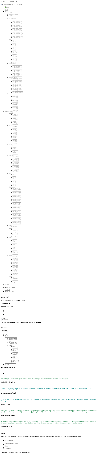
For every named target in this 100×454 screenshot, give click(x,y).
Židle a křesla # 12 (16, 203)
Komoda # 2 (15, 147)
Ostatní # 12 (15, 110)
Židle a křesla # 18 (16, 211)
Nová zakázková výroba (11, 17)
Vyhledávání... (4, 287)
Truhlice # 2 (15, 230)
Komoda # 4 (15, 150)
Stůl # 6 (14, 47)
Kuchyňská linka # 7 (17, 73)
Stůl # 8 (14, 49)
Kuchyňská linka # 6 (17, 71)
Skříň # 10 (14, 139)
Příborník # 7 (15, 165)
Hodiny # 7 (15, 265)
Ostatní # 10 (15, 107)
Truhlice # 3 (15, 232)
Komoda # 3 (15, 148)
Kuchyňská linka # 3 (17, 67)
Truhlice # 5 (15, 234)
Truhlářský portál (9, 291)
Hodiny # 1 (15, 256)
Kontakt (7, 284)
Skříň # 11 (14, 140)
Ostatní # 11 (15, 108)
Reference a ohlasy (13, 14)
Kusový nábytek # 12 (17, 36)
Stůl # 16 (14, 60)
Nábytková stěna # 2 (17, 80)
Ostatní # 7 (15, 103)
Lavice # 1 (14, 226)
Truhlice (10, 228)
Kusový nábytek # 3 (17, 23)
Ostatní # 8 (15, 104)
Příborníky (11, 155)
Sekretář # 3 (15, 117)
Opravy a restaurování (11, 111)
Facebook (11, 15)
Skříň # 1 (14, 126)
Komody (10, 144)
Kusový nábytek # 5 (17, 26)
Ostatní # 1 (15, 95)
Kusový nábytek (12, 19)
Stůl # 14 (14, 58)
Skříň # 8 (14, 136)
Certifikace (11, 12)
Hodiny (10, 255)
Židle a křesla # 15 (16, 207)
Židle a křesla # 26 (16, 222)
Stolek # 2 (14, 240)
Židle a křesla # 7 (16, 196)
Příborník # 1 (15, 156)
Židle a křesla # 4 (16, 192)
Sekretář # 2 (15, 115)
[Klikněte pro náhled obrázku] (4, 319)
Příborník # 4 (15, 160)
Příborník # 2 (15, 158)
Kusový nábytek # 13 (17, 37)
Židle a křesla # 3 (16, 191)
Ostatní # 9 (15, 106)
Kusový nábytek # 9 (17, 32)
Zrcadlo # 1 (15, 278)
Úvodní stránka (9, 440)
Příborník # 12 (15, 171)
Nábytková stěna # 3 (17, 81)
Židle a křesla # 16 (16, 208)
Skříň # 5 (14, 132)
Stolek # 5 (14, 244)
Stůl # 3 (14, 43)
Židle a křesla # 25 (16, 221)
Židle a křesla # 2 (16, 189)
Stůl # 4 (14, 44)
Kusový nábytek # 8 (17, 30)
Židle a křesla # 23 (16, 218)
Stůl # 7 (14, 48)
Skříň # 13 (14, 143)
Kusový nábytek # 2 (17, 22)
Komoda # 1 (15, 145)
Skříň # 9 (14, 137)
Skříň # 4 (14, 130)
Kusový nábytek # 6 (17, 28)
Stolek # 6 (14, 245)
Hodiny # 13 (15, 273)
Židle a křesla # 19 (16, 213)
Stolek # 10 (15, 251)
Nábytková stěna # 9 (17, 89)
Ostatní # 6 (15, 101)
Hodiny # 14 (15, 274)
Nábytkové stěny (13, 77)
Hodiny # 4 (15, 260)
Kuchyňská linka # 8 (17, 74)
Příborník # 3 (15, 159)
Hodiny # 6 (15, 263)
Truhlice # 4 (15, 233)
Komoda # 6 (15, 152)
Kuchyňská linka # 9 (17, 75)
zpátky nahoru (4, 327)
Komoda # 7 (15, 154)
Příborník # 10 (15, 169)
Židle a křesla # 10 (16, 200)
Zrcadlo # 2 (15, 280)
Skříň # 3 (14, 129)
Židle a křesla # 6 (16, 195)
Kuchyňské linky (12, 63)
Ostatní (10, 93)
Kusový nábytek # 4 (17, 25)
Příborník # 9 (15, 167)
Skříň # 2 (14, 128)
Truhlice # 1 (15, 229)
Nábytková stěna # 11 (17, 92)
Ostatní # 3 (15, 97)
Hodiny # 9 (15, 267)
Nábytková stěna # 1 (17, 78)
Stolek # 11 (15, 252)
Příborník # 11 (15, 170)
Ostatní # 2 (15, 96)
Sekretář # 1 (15, 114)
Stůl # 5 (14, 45)
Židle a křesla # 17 (16, 210)
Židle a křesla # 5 (16, 193)
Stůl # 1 (14, 40)
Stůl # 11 (14, 54)
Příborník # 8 (15, 166)
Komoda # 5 (15, 151)
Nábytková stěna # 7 (17, 86)
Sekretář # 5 (15, 119)
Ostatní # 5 (15, 100)
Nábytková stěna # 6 (17, 85)
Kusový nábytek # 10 (17, 33)
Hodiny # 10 (15, 269)
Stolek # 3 (14, 241)
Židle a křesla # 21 (16, 215)
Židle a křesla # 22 (16, 217)
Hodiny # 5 (15, 262)
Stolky (10, 237)
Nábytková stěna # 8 (17, 88)
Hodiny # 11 (15, 270)
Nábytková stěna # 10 (17, 91)
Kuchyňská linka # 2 (17, 66)
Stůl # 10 (14, 52)
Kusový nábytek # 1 (17, 21)
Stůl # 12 (14, 55)
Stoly (10, 39)
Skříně (10, 125)
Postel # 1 (14, 282)
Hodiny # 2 (15, 258)
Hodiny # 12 (15, 271)
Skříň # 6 (14, 133)
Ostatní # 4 (15, 99)
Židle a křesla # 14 (16, 206)
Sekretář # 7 (15, 122)
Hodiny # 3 (15, 259)
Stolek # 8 (14, 248)
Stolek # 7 (14, 247)
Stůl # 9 (14, 51)
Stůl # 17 (14, 62)
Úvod (6, 10)
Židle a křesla (12, 186)
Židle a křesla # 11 (16, 202)
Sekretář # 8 (15, 124)
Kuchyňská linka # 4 (17, 69)
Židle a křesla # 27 (16, 223)
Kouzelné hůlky (12, 18)
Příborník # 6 (15, 163)
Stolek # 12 (15, 254)
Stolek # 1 (14, 239)
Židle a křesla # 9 (16, 199)
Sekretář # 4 (15, 118)
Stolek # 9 (14, 249)
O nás (6, 11)
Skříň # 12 (14, 141)
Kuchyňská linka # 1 (17, 65)
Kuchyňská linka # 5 (17, 70)
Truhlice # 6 (15, 236)
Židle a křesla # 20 (16, 214)
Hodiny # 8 (15, 266)
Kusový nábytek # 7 (17, 29)
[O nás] (7, 7)
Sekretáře (11, 113)
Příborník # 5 (15, 162)
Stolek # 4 (14, 243)
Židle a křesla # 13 (16, 204)
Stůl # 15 (14, 59)
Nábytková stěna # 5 (17, 84)
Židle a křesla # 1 (16, 188)
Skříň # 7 (14, 134)
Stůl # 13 (14, 56)
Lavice (10, 225)
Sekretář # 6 (15, 121)
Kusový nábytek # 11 (17, 34)
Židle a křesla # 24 (16, 219)
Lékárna (14, 277)
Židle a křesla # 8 (16, 197)
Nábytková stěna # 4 (17, 82)
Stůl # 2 (14, 41)
